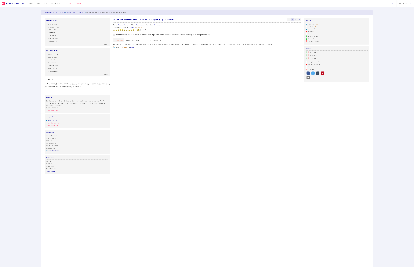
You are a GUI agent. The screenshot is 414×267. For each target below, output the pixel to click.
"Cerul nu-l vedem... (53, 24)
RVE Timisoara (50, 164)
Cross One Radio (51, 169)
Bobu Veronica (52, 108)
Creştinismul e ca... (53, 38)
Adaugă (68, 3)
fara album (81, 12)
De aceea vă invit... (53, 71)
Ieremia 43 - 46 (52, 121)
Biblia (46, 3)
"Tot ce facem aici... (53, 27)
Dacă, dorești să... (53, 41)
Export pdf (311, 69)
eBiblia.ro (49, 140)
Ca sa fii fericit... (52, 35)
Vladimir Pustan (71, 12)
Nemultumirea (158, 25)
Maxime (62, 12)
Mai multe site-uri (53, 151)
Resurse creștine (49, 12)
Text (23, 3)
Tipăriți (310, 67)
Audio (30, 3)
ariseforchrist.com (51, 136)
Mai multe (54, 3)
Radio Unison (50, 166)
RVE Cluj (48, 161)
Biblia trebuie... (52, 32)
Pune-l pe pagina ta (53, 110)
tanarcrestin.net (50, 148)
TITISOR (132, 47)
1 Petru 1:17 (49, 79)
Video (38, 3)
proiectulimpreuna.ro (52, 145)
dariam (131, 27)
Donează (78, 3)
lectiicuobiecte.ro (51, 143)
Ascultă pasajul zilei (53, 123)
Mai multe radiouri (53, 171)
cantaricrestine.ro (51, 138)
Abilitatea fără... (52, 30)
